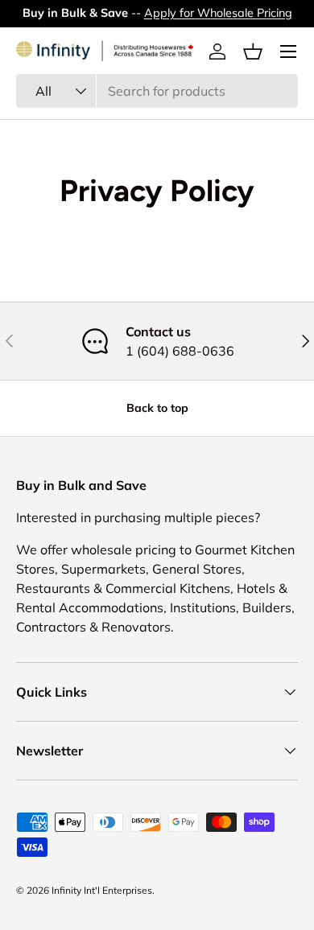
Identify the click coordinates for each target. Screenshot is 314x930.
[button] (253, 51)
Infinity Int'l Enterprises (102, 890)
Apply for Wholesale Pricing (218, 13)
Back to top (157, 408)
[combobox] (157, 91)
